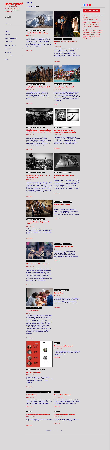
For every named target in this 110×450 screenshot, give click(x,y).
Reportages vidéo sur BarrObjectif (43, 392)
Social (95, 34)
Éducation (90, 38)
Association (29, 307)
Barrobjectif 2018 (31, 30)
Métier (95, 28)
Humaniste (85, 26)
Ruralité (88, 34)
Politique (88, 32)
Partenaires (8, 52)
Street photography (87, 36)
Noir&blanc (87, 30)
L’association (8, 48)
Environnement (97, 21)
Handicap (97, 24)
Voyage (85, 38)
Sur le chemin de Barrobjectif (63, 346)
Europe (84, 22)
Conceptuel (91, 19)
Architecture (85, 17)
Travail (98, 36)
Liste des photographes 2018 (63, 246)
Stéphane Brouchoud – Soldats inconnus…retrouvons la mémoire (65, 131)
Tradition (93, 36)
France (85, 24)
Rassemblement (99, 32)
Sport (99, 34)
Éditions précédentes (10, 45)
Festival (97, 22)
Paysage (94, 30)
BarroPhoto (38, 369)
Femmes (93, 22)
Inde (92, 26)
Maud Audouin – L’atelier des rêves (37, 264)
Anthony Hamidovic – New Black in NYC (65, 43)
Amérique (96, 16)
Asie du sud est (95, 17)
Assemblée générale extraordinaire (38, 414)
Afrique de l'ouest (90, 16)
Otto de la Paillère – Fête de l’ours (37, 33)
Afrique (85, 16)
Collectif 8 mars (59, 293)
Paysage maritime (100, 30)
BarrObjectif (14, 4)
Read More (29, 50)
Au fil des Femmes (32, 310)
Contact (7, 59)
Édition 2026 (8, 41)
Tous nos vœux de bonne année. (64, 414)
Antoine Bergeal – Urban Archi (64, 175)
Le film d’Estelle (31, 395)
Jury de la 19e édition (33, 372)
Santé (91, 34)
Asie (91, 17)
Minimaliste (96, 26)
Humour (89, 26)
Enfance (91, 21)
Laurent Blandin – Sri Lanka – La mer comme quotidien (38, 176)
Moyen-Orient (86, 28)
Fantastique (88, 22)
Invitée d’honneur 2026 (11, 38)
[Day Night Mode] (8, 17)
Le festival (7, 34)
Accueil (7, 31)
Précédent (48, 430)
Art (89, 17)
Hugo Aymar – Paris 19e (61, 204)
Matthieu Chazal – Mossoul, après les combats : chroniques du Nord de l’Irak (39, 131)
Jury (43, 369)
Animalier (101, 16)
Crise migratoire (86, 21)
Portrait (93, 32)
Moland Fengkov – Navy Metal (64, 87)
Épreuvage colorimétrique (91, 10)
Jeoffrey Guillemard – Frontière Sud (38, 87)
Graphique (91, 24)
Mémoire (92, 28)
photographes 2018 (40, 30)
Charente (85, 19)
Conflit (96, 19)
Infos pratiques (9, 56)
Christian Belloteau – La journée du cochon (37, 223)
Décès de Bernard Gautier (62, 395)
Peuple (84, 32)
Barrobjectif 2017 (30, 392)
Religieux (84, 34)
